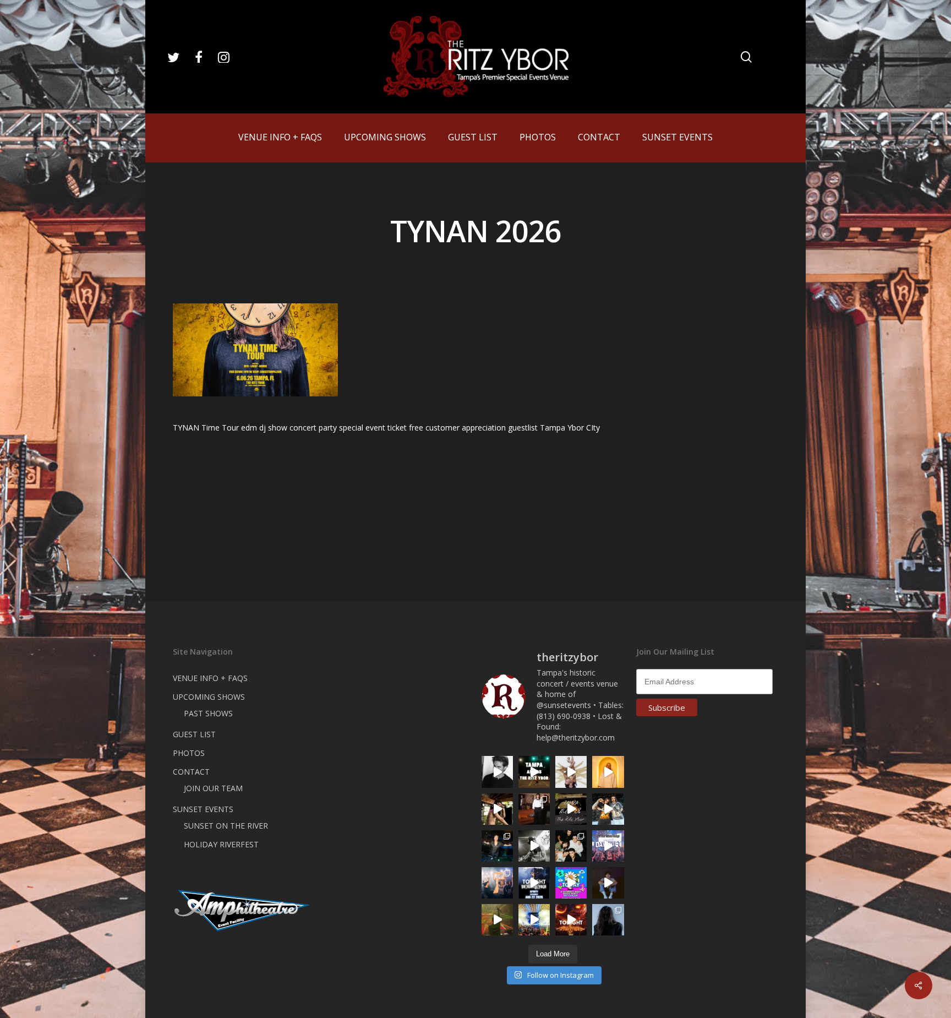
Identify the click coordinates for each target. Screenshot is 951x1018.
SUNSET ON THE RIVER (226, 825)
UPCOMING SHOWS (209, 697)
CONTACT (191, 771)
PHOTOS (189, 753)
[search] (746, 57)
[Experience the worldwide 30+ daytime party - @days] (608, 846)
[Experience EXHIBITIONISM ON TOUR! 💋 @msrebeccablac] (571, 771)
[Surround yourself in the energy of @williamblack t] (497, 919)
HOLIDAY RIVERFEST (221, 844)
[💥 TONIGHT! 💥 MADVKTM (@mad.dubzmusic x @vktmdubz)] (571, 919)
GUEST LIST (194, 734)
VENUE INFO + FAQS (210, 678)
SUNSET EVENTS (203, 809)
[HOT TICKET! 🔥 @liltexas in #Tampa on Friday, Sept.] (534, 846)
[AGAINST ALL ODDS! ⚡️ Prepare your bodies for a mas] (608, 809)
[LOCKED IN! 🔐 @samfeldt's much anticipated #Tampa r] (497, 846)
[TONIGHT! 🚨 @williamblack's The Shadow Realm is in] (534, 883)
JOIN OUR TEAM (213, 788)
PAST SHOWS (208, 713)
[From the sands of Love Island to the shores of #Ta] (497, 809)
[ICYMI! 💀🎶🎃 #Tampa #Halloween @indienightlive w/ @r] (571, 846)
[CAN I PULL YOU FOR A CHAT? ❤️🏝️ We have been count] (497, 883)
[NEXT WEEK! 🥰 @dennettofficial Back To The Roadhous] (608, 883)
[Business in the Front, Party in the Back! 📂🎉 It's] (534, 809)
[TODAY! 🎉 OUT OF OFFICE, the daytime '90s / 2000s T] (571, 883)
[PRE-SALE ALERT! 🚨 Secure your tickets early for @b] (497, 771)
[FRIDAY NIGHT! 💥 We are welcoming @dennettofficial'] (571, 809)
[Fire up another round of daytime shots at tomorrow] (534, 919)
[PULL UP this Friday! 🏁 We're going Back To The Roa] (534, 771)
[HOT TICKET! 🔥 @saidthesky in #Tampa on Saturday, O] (608, 771)
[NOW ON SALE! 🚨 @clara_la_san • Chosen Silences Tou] (608, 919)
